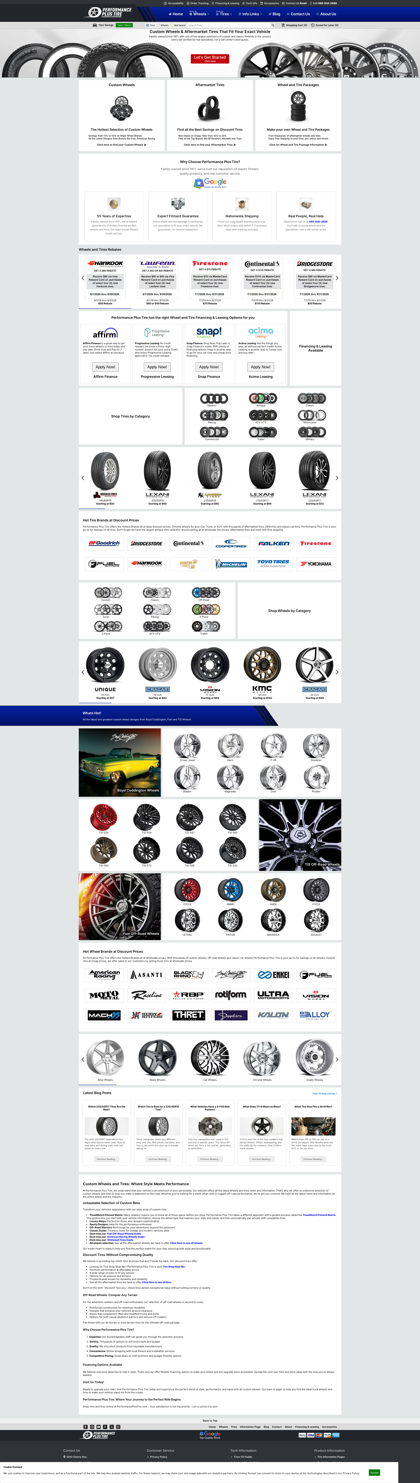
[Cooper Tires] (231, 543)
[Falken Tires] (273, 543)
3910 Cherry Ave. (76, 1456)
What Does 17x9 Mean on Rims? (262, 1106)
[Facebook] (85, 1426)
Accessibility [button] (176, 3)
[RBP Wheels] (189, 995)
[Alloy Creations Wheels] (316, 1015)
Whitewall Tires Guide (120, 1239)
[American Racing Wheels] (104, 975)
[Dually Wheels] (314, 1076)
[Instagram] (91, 1426)
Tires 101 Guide (243, 1456)
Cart (296, 25)
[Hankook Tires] (146, 564)
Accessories (271, 3)
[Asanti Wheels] (146, 975)
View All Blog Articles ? (324, 1093)
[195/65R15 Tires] (105, 489)
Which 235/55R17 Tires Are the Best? (106, 1108)
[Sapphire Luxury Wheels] (231, 1015)
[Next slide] (337, 278)
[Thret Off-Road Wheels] (189, 1015)
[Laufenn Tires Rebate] (157, 297)
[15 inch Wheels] (105, 684)
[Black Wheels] (157, 1076)
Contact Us (296, 3)
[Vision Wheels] (316, 995)
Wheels (223, 1426)
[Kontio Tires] (189, 564)
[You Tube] (98, 1426)
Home (212, 1426)
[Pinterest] (104, 1426)
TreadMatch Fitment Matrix (319, 1215)
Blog (266, 1426)
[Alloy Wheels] (105, 1076)
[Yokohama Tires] (316, 564)
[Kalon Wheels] (273, 1015)
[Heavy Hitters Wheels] (146, 1015)
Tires (234, 1426)
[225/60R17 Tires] (314, 489)
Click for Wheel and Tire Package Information (296, 144)
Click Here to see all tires (156, 1282)
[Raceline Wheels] (146, 995)
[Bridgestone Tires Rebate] (314, 297)
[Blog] (117, 1426)
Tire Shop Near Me (174, 1266)
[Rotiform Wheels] (231, 995)
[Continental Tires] (189, 543)
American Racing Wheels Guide (126, 1236)
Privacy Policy (158, 1456)
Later (327, 25)
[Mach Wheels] (104, 1015)
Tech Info (251, 3)
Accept (374, 1472)
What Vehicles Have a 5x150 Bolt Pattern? (210, 1108)
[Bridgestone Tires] (146, 543)
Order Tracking (199, 3)
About (288, 1426)
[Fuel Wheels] (316, 975)
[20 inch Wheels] (314, 684)
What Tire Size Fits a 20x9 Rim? (313, 1106)
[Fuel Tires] (104, 564)
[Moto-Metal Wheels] (104, 995)
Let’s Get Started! (210, 59)
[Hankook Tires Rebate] (105, 297)
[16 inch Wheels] (157, 684)
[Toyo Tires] (273, 564)
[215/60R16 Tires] (210, 489)
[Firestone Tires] (316, 543)
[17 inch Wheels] (210, 684)
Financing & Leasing (227, 3)
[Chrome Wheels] (262, 1076)
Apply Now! (105, 367)
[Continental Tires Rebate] (262, 297)
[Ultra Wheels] (273, 995)
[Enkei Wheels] (273, 975)
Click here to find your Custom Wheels (120, 144)
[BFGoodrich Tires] (104, 543)
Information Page (250, 1426)
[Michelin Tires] (231, 564)
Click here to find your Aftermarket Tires (208, 144)
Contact (277, 1426)
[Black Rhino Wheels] (189, 975)
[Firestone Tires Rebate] (210, 297)
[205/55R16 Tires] (157, 489)
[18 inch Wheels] (262, 684)
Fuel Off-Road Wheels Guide (124, 1233)
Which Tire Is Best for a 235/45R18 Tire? (158, 1108)
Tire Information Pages (331, 1456)
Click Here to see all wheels (186, 1243)
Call (325, 3)
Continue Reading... (107, 1159)
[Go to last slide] (83, 278)
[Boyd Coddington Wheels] (231, 975)
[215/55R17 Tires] (262, 489)
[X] (111, 1426)
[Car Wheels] (210, 1076)
